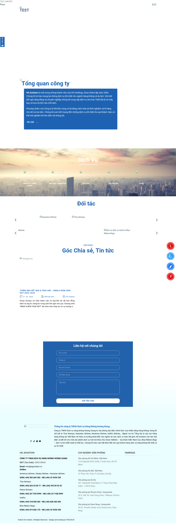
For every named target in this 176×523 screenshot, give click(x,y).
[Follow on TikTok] (34, 441)
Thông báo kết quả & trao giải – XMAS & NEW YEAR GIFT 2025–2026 (45, 291)
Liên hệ (152, 8)
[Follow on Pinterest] (37, 441)
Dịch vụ (117, 8)
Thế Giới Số (70, 520)
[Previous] (16, 220)
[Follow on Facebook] (31, 441)
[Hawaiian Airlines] (22, 218)
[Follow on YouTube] (40, 441)
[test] (32, 9)
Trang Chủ (93, 8)
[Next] (169, 39)
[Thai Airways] (54, 218)
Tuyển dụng (140, 8)
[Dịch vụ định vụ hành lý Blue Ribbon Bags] (86, 232)
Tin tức (127, 8)
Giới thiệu (106, 8)
